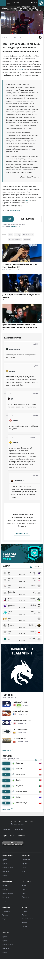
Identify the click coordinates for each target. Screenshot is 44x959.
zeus (10, 235)
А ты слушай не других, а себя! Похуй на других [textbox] (23, 428)
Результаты (38, 566)
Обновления (26, 859)
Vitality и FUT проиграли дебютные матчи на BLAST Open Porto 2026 (19, 265)
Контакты (21, 836)
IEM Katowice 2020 (15, 239)
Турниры (32, 8)
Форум (24, 885)
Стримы (23, 8)
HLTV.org (17, 235)
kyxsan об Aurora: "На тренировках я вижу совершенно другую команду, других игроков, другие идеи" (20, 326)
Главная (5, 8)
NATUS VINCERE (28, 235)
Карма (4, 836)
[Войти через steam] (41, 3)
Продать (5, 863)
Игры (23, 871)
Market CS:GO (19, 829)
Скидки (4, 875)
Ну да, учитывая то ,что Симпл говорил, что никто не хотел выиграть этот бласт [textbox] (23, 406)
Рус (40, 759)
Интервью (27, 239)
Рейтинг (13, 836)
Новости (14, 8)
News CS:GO (6, 829)
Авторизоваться (22, 533)
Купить (4, 859)
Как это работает (7, 867)
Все (31, 566)
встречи (20, 69)
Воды (23, 893)
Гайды (24, 867)
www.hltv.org (15, 210)
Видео (24, 889)
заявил (27, 200)
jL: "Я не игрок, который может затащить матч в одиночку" (21, 295)
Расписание (25, 897)
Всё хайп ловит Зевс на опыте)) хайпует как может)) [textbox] (21, 356)
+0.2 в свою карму (15, 226)
